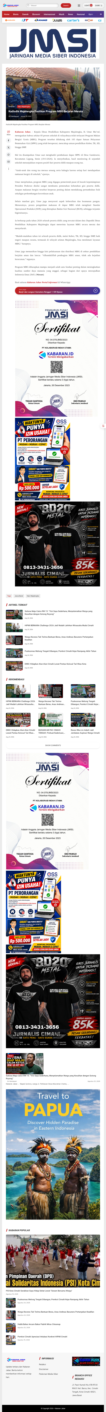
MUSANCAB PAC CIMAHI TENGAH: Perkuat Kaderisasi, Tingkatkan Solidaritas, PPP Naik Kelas (52, 731)
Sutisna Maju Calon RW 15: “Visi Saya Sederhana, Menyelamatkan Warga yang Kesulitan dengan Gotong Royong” (58, 612)
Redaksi (42, 1364)
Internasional (49, 14)
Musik (61, 14)
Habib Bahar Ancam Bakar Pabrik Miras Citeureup (39, 1324)
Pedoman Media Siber (48, 1374)
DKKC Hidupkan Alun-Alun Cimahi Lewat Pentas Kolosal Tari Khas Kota (55, 664)
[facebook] (8, 140)
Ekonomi (36, 14)
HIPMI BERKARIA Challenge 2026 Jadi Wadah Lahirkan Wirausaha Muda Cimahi (59, 625)
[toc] (103, 426)
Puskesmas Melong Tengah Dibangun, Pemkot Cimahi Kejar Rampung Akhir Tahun (60, 651)
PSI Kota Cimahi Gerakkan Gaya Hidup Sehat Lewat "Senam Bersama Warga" (39, 1291)
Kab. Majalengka (24, 106)
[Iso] (90, 20)
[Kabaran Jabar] (10, 5)
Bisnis (15, 14)
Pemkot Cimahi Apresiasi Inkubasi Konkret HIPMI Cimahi (42, 1337)
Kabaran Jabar (22, 132)
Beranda (12, 106)
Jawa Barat (19, 596)
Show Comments (53, 745)
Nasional (81, 14)
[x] (8, 147)
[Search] (79, 5)
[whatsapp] (8, 154)
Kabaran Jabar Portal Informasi (42, 282)
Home (6, 14)
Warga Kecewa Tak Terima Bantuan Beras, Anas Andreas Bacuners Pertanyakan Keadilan (59, 638)
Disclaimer (43, 1369)
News (70, 14)
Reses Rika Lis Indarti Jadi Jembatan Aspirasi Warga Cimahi (85, 731)
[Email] (8, 161)
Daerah (25, 14)
